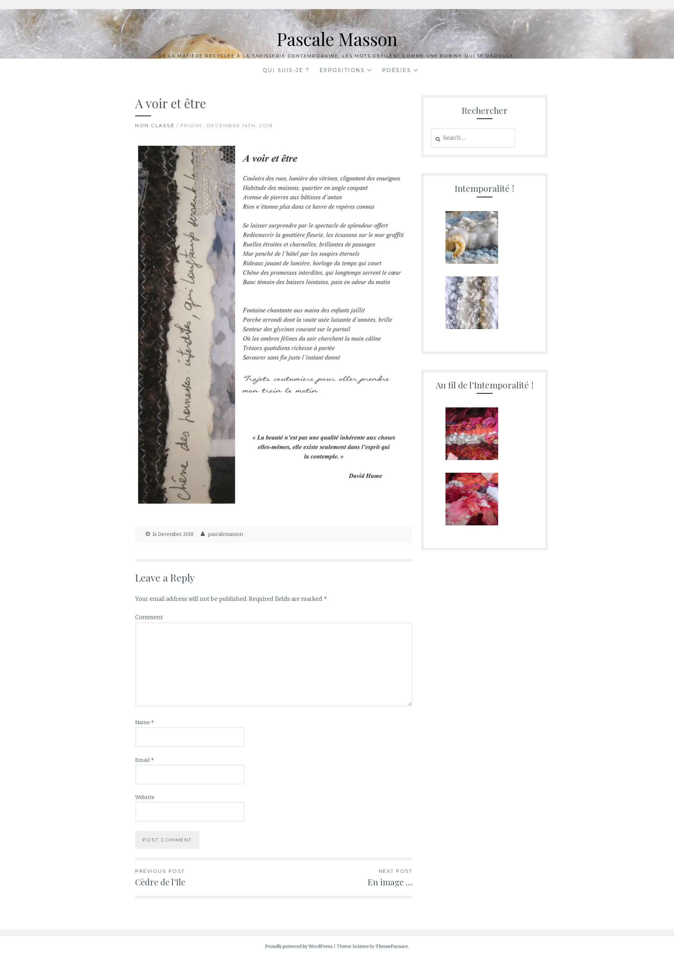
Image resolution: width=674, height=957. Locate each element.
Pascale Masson (337, 39)
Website (144, 797)
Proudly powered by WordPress (299, 946)
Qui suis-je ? (286, 70)
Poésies (396, 70)
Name (144, 722)
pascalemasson (225, 534)
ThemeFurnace (392, 946)
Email (144, 760)
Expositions (342, 70)
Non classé (154, 125)
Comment (149, 617)
